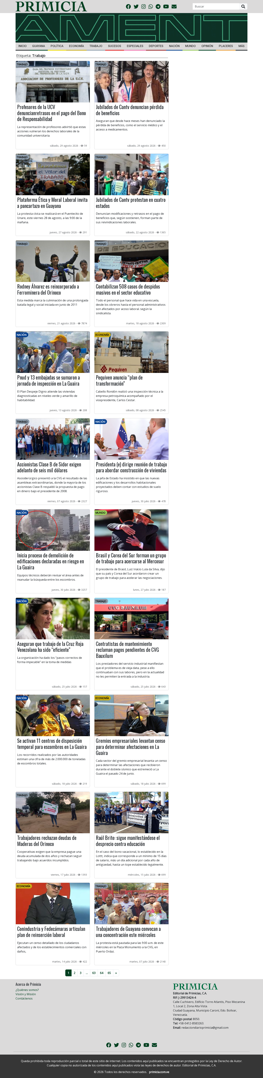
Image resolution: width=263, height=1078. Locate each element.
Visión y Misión (26, 994)
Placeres (226, 46)
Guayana (38, 46)
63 (94, 973)
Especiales (135, 46)
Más (241, 46)
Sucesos (114, 46)
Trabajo (95, 46)
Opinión (207, 46)
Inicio (22, 46)
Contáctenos (24, 998)
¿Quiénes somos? (27, 990)
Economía (76, 46)
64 (101, 973)
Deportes (156, 46)
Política (57, 46)
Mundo (190, 46)
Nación (174, 46)
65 (109, 973)
